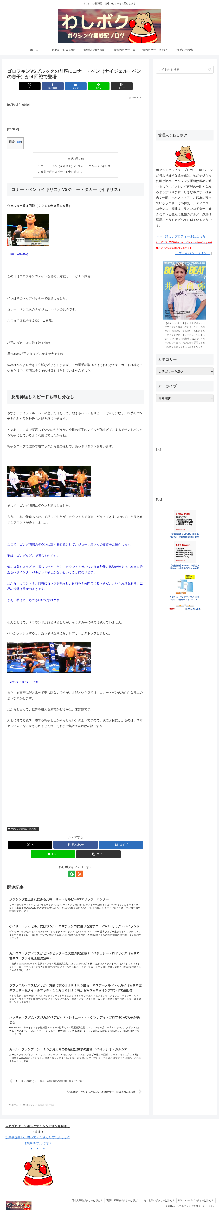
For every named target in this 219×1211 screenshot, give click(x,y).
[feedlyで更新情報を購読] (71, 874)
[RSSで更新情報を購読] (79, 874)
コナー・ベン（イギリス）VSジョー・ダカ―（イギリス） (77, 166)
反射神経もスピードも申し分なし (61, 171)
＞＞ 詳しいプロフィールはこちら (184, 242)
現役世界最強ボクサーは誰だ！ (123, 1200)
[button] (122, 86)
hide (18, 141)
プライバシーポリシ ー (194, 253)
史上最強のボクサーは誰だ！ (159, 1200)
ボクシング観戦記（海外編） (24, 829)
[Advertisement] (75, 116)
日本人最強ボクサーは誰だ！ (87, 1200)
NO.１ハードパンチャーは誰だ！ (196, 1200)
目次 (71, 158)
